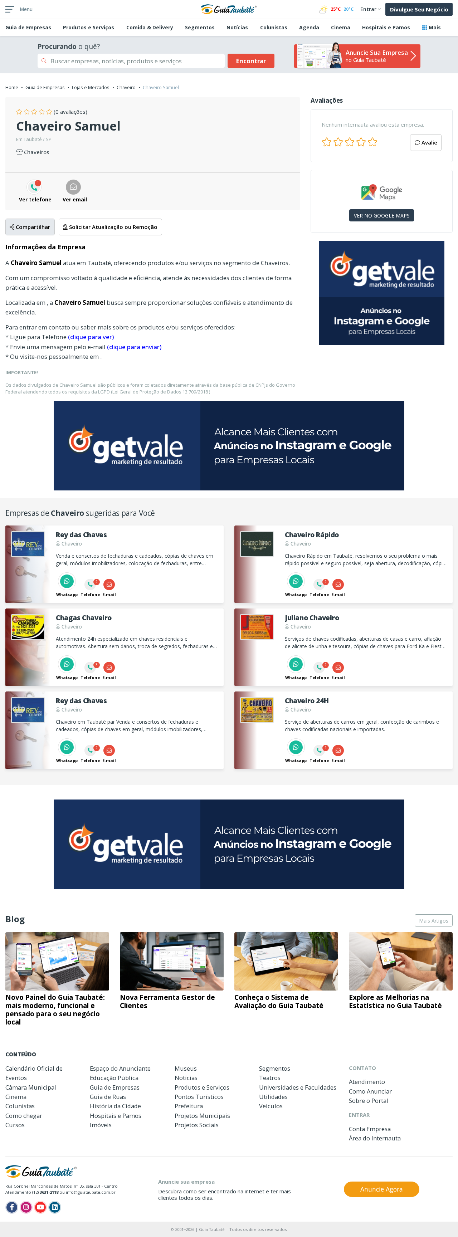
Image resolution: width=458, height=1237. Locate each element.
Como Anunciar (370, 1091)
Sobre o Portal (368, 1100)
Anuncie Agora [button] (381, 1189)
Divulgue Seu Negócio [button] (419, 9)
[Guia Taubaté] (229, 8)
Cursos (15, 1125)
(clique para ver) (91, 337)
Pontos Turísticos (199, 1096)
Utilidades (273, 1096)
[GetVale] (381, 293)
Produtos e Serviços (88, 27)
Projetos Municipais (202, 1115)
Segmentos (200, 27)
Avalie (428, 142)
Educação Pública (114, 1078)
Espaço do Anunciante (120, 1068)
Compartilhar (32, 226)
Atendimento (367, 1081)
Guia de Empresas (45, 87)
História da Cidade (115, 1106)
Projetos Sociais (197, 1125)
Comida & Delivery (149, 27)
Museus (186, 1068)
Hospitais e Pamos (386, 27)
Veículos (271, 1106)
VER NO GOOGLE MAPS (382, 215)
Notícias (237, 27)
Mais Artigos (433, 920)
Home (11, 87)
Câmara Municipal (30, 1087)
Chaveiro (126, 87)
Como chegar (23, 1115)
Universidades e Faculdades (297, 1087)
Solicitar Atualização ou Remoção (112, 226)
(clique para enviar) (134, 347)
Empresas (28, 27)
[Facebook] (11, 1207)
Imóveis (101, 1125)
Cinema (340, 27)
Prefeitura (189, 1106)
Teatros (270, 1078)
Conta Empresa (370, 1129)
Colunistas (273, 27)
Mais (434, 27)
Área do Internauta (375, 1138)
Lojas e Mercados (90, 87)
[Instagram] (26, 1207)
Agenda (309, 27)
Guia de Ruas (108, 1096)
